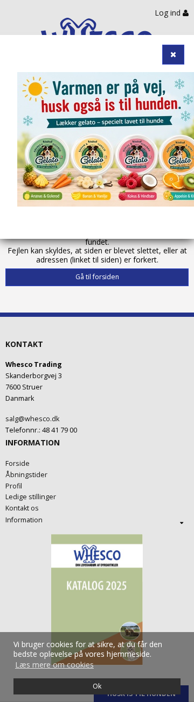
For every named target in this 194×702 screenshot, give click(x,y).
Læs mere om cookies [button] (54, 665)
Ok (97, 686)
